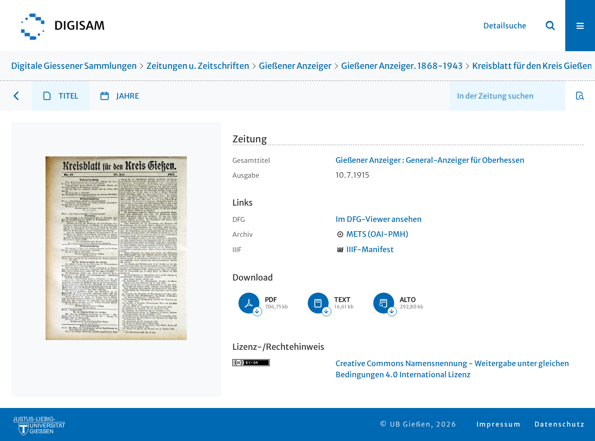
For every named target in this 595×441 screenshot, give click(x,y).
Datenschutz (560, 424)
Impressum (498, 424)
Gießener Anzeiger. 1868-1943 (402, 65)
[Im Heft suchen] (580, 96)
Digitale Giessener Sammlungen (74, 65)
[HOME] (58, 25)
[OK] (550, 25)
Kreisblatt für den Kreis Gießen (532, 65)
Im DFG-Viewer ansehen (379, 219)
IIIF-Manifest (370, 249)
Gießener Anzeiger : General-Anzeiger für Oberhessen (430, 160)
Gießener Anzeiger (295, 65)
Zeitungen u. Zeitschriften (197, 65)
